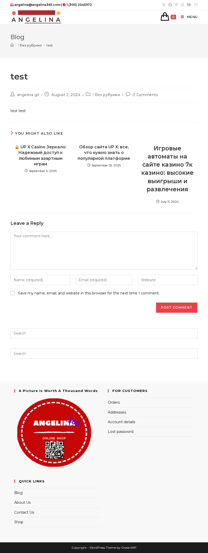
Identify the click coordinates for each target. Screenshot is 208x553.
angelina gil (28, 94)
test (49, 45)
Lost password (120, 431)
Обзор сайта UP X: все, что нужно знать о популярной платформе (104, 153)
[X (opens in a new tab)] (163, 4)
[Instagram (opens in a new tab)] (182, 4)
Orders (114, 402)
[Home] (12, 45)
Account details (121, 422)
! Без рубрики (106, 94)
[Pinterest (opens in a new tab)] (176, 4)
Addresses (117, 412)
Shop (18, 522)
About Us (22, 502)
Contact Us (24, 512)
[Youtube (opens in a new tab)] (189, 4)
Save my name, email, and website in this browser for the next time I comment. (89, 293)
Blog (18, 493)
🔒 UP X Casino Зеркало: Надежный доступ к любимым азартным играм (40, 155)
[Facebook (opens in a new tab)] (170, 4)
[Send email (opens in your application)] (195, 4)
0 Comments (145, 94)
